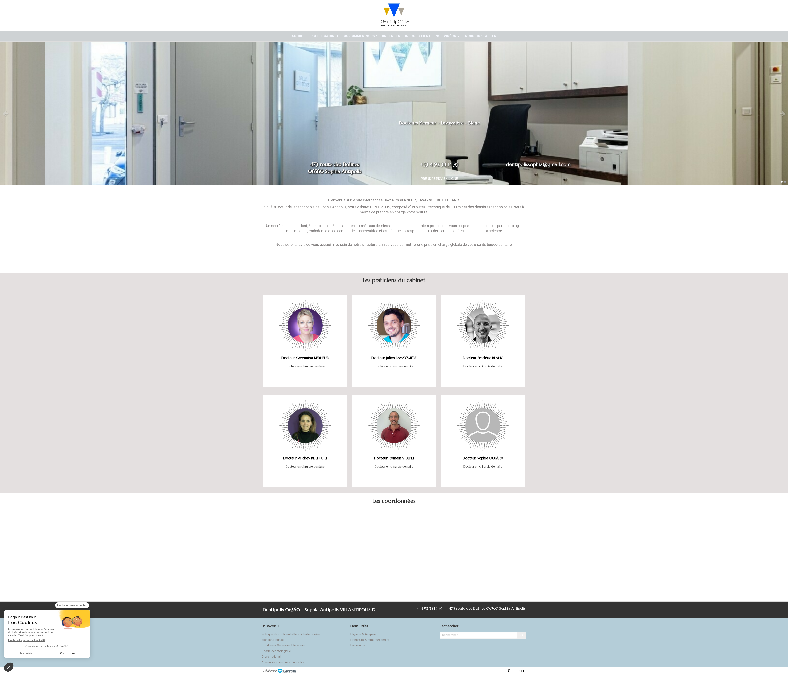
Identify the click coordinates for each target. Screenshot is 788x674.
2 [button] (785, 182)
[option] (394, 113)
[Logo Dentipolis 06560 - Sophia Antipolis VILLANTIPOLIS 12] (394, 24)
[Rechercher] (521, 635)
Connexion (516, 670)
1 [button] (782, 182)
